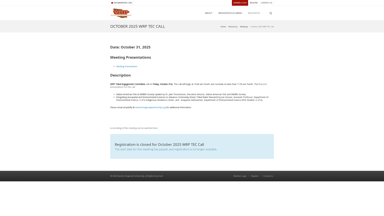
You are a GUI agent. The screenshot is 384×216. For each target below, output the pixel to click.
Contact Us (266, 3)
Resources (254, 13)
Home (223, 26)
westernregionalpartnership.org (150, 107)
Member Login (240, 3)
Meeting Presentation (126, 66)
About (208, 13)
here (155, 128)
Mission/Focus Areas (230, 13)
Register (254, 3)
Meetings (244, 26)
